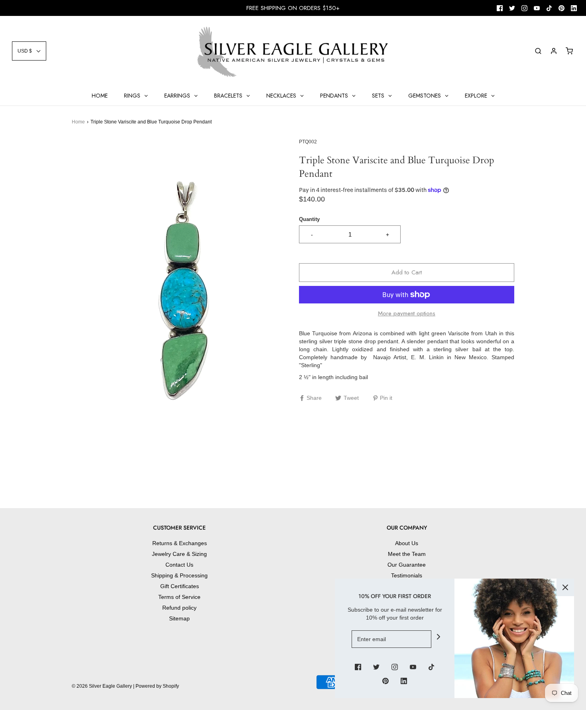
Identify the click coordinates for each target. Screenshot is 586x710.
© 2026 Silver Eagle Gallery (102, 686)
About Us (406, 543)
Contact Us (179, 564)
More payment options (406, 313)
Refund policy (179, 607)
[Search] (538, 51)
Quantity (309, 219)
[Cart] (569, 51)
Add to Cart (406, 272)
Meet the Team (407, 554)
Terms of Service (179, 597)
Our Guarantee (406, 564)
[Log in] (553, 51)
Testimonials (406, 575)
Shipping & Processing (179, 575)
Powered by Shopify (157, 686)
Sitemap (179, 618)
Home (78, 122)
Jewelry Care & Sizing (179, 554)
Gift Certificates (179, 586)
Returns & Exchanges (179, 543)
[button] (29, 51)
